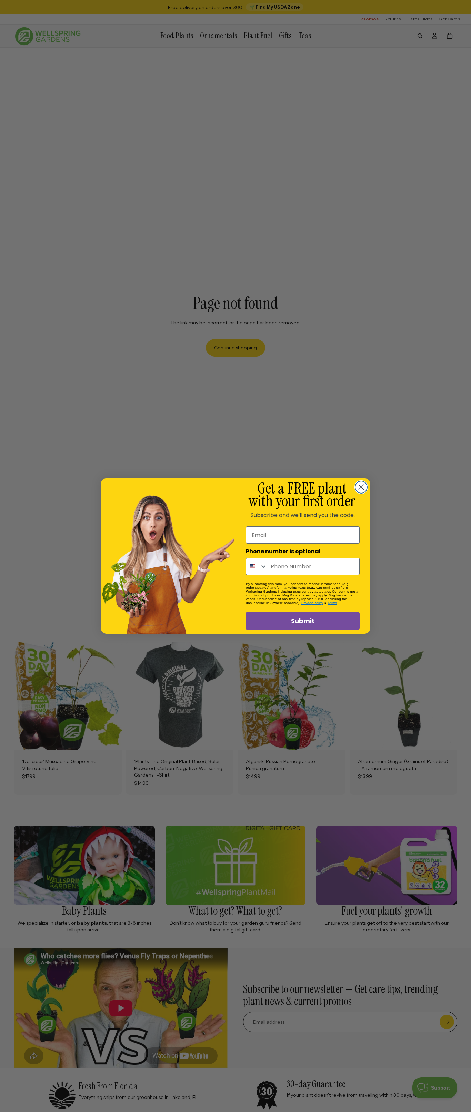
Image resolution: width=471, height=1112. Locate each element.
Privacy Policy (312, 603)
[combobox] (256, 566)
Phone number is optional (283, 551)
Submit (302, 620)
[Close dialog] (361, 487)
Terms (332, 603)
